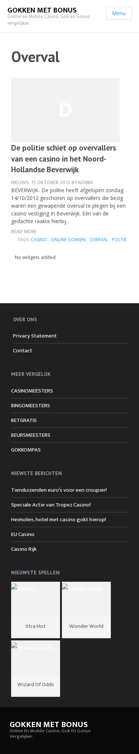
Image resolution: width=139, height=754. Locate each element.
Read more (24, 231)
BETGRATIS (24, 420)
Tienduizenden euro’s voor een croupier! (59, 490)
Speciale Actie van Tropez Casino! (51, 504)
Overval (98, 239)
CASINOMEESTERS (32, 390)
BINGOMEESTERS (30, 405)
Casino (39, 239)
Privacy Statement (35, 335)
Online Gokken (68, 239)
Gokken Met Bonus (42, 10)
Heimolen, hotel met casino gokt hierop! (58, 519)
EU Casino (22, 534)
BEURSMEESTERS (30, 435)
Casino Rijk (24, 549)
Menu (119, 13)
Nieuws (20, 182)
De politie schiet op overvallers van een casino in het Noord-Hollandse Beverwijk (63, 158)
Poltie (119, 239)
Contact (22, 350)
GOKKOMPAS (26, 449)
